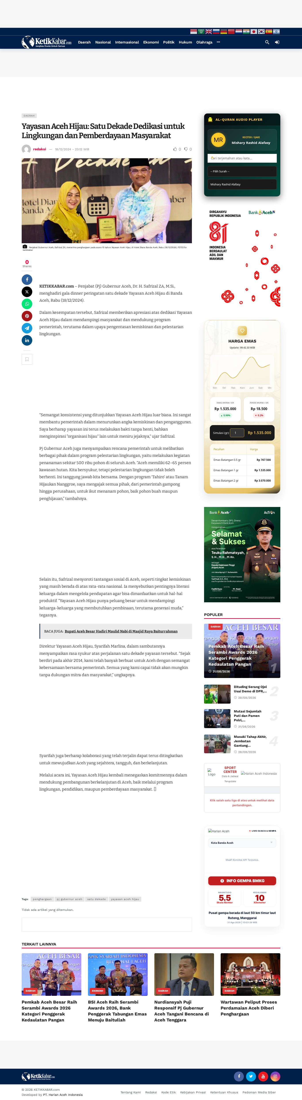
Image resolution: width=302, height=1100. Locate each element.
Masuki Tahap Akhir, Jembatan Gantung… (250, 741)
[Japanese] (254, 31)
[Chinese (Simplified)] (231, 31)
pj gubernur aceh (69, 899)
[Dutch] (239, 31)
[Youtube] (263, 1076)
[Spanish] (269, 31)
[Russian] (216, 31)
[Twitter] (251, 1076)
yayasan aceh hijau (125, 899)
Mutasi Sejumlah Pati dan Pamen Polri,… (247, 715)
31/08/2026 (246, 726)
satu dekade (96, 899)
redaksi (39, 149)
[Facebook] (239, 1076)
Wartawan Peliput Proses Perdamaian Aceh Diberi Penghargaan (249, 1008)
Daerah (29, 115)
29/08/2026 (247, 697)
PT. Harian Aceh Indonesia (63, 1094)
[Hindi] (246, 31)
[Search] (267, 42)
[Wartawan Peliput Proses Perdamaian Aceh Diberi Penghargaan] (250, 974)
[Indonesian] (194, 31)
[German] (224, 31)
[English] (209, 31)
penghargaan (42, 899)
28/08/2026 (247, 752)
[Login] (277, 42)
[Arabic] (201, 31)
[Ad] (242, 256)
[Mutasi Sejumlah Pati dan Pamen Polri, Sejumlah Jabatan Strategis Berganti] (217, 718)
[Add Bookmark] (27, 359)
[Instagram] (275, 1076)
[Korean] (261, 31)
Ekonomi (97, 990)
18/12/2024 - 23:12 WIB (72, 149)
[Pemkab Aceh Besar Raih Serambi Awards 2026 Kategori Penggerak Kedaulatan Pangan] (242, 651)
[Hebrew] (276, 31)
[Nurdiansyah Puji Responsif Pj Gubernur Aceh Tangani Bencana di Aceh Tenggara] (184, 974)
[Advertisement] (151, 13)
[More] (218, 42)
